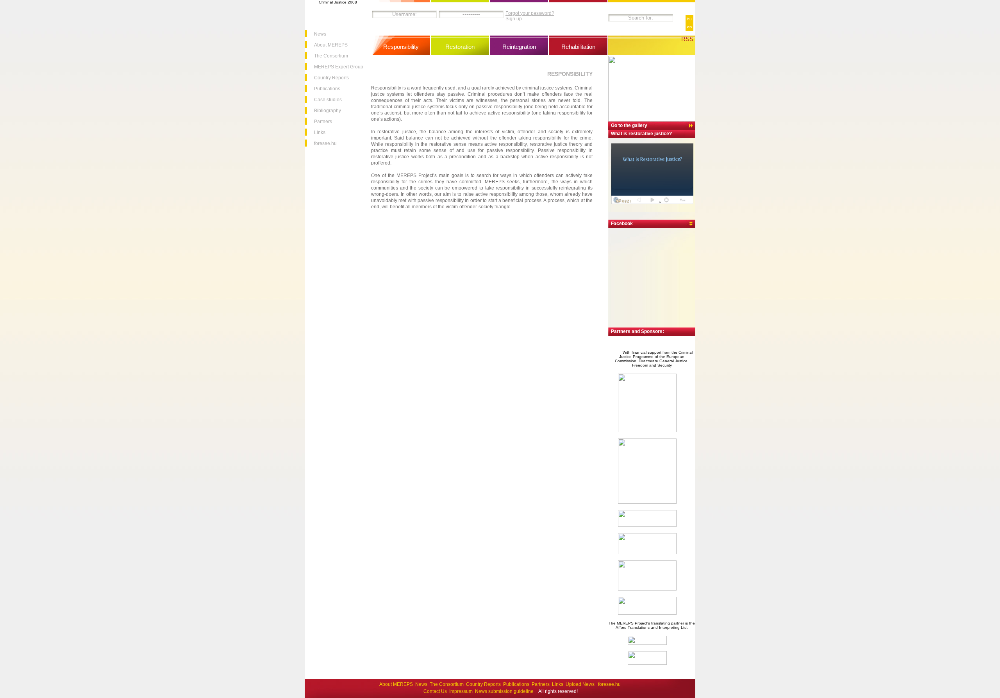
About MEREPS (331, 45)
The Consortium (331, 56)
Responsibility (401, 46)
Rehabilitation (578, 46)
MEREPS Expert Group (338, 67)
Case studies (328, 99)
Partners (323, 121)
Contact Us (435, 691)
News (320, 34)
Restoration (460, 46)
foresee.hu (325, 143)
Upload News (581, 684)
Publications (327, 88)
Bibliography (327, 110)
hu (689, 19)
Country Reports (331, 78)
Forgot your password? (529, 13)
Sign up (513, 18)
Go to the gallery (629, 125)
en (689, 27)
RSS (687, 39)
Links (319, 132)
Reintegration (519, 46)
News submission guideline (504, 691)
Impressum (461, 691)
